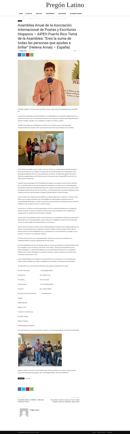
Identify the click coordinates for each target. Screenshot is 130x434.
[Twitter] (23, 55)
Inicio (19, 18)
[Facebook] (19, 55)
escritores (28, 378)
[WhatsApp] (32, 55)
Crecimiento (50, 13)
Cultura (24, 18)
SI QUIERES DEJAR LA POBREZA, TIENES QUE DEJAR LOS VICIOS (31, 401)
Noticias (39, 13)
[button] (110, 14)
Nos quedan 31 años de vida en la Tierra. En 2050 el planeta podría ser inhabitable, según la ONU (65, 401)
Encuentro (62, 13)
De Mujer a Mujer (76, 13)
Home (21, 13)
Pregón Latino (23, 50)
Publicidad (109, 432)
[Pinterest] (27, 55)
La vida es (28, 13)
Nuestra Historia (101, 432)
